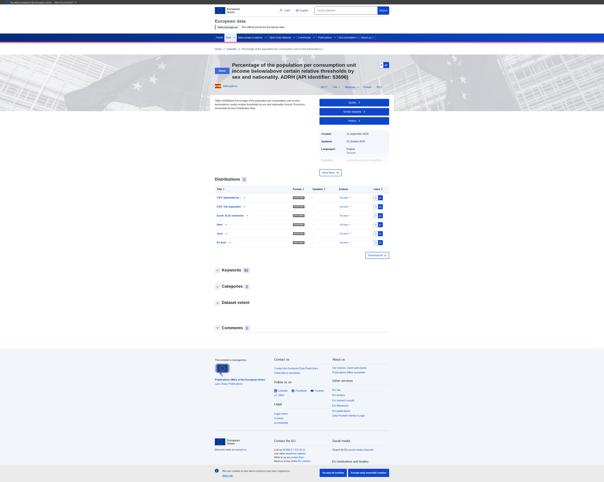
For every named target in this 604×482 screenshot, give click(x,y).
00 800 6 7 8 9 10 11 (294, 449)
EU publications (341, 411)
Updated (318, 189)
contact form (297, 457)
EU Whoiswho (340, 405)
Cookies (278, 418)
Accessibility (281, 423)
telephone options (296, 453)
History (352, 121)
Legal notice (281, 413)
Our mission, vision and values (349, 368)
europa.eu (240, 449)
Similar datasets (352, 111)
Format (297, 189)
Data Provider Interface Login (348, 415)
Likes (377, 189)
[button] (66, 2)
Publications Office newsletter (348, 372)
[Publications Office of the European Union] (242, 369)
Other (281, 395)
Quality (352, 102)
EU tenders (338, 395)
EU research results (343, 400)
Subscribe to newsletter (287, 373)
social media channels (361, 449)
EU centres (304, 461)
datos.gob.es (230, 86)
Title (219, 189)
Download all (375, 255)
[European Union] (243, 441)
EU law (336, 390)
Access (344, 197)
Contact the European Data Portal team (296, 368)
